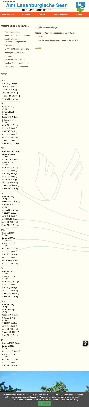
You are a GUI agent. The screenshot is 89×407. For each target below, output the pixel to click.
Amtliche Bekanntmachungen (16, 63)
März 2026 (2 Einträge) (10, 93)
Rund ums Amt (8, 14)
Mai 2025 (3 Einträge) (9, 134)
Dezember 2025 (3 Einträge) (8, 108)
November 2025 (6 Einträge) (8, 113)
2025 (3, 103)
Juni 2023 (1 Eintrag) (9, 213)
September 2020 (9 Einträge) (8, 319)
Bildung (79, 14)
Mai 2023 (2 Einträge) (9, 216)
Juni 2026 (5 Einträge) (9, 84)
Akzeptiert (44, 403)
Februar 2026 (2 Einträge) (11, 96)
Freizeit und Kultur (61, 14)
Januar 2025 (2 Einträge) (10, 143)
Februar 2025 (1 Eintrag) (10, 140)
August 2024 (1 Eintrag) (10, 168)
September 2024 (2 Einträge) (8, 163)
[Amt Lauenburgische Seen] (42, 6)
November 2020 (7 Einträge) (8, 311)
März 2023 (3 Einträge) (10, 222)
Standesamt (9, 45)
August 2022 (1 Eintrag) (10, 248)
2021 (3, 268)
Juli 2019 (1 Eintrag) (9, 362)
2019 (3, 340)
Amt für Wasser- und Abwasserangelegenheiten (15, 40)
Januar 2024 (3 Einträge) (10, 189)
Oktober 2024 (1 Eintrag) (10, 159)
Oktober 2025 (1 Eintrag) (10, 117)
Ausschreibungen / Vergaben (16, 66)
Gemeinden (26, 14)
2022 (3, 230)
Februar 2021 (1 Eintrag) (10, 294)
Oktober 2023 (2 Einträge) (11, 202)
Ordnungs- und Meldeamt (14, 52)
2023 (3, 193)
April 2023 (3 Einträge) (10, 219)
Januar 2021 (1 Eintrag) (10, 297)
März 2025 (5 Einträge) (10, 137)
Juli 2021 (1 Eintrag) (9, 285)
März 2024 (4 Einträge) (10, 183)
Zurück (38, 47)
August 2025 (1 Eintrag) (10, 125)
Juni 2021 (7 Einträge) (9, 288)
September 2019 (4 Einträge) (8, 355)
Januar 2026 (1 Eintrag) (10, 99)
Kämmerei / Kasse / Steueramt (16, 49)
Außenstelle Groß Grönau (14, 59)
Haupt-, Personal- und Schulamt (17, 35)
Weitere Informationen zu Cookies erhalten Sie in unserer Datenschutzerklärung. (46, 399)
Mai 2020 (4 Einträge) (9, 326)
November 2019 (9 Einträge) (8, 347)
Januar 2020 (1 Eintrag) (10, 335)
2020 (3, 301)
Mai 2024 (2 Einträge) (9, 177)
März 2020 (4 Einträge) (10, 329)
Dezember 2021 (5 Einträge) (8, 272)
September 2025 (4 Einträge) (8, 121)
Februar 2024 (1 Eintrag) (10, 186)
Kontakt (12, 1)
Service (42, 14)
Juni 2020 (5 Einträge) (9, 323)
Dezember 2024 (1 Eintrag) (11, 151)
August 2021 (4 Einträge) (10, 282)
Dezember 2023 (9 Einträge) (8, 198)
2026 (3, 80)
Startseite (6, 1)
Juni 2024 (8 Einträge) (9, 174)
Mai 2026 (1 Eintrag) (9, 87)
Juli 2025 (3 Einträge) (9, 128)
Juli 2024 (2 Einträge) (9, 171)
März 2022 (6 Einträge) (10, 263)
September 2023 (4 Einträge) (8, 206)
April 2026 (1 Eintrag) (9, 90)
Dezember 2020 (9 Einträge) (8, 306)
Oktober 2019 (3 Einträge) (11, 351)
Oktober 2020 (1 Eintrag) (10, 315)
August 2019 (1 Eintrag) (10, 359)
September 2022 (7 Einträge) (8, 244)
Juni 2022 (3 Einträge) (9, 254)
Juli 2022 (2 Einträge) (9, 251)
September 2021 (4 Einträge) (8, 277)
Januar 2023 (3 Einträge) (10, 225)
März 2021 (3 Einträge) (10, 291)
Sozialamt (8, 56)
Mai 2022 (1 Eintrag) (9, 257)
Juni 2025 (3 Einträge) (9, 131)
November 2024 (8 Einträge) (8, 155)
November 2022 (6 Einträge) (8, 239)
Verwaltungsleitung (12, 32)
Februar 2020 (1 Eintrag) (10, 332)
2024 (3, 148)
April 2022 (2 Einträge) (10, 260)
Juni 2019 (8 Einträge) (9, 365)
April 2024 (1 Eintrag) (9, 180)
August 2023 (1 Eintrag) (10, 210)
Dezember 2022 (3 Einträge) (8, 234)
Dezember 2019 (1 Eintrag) (11, 343)
